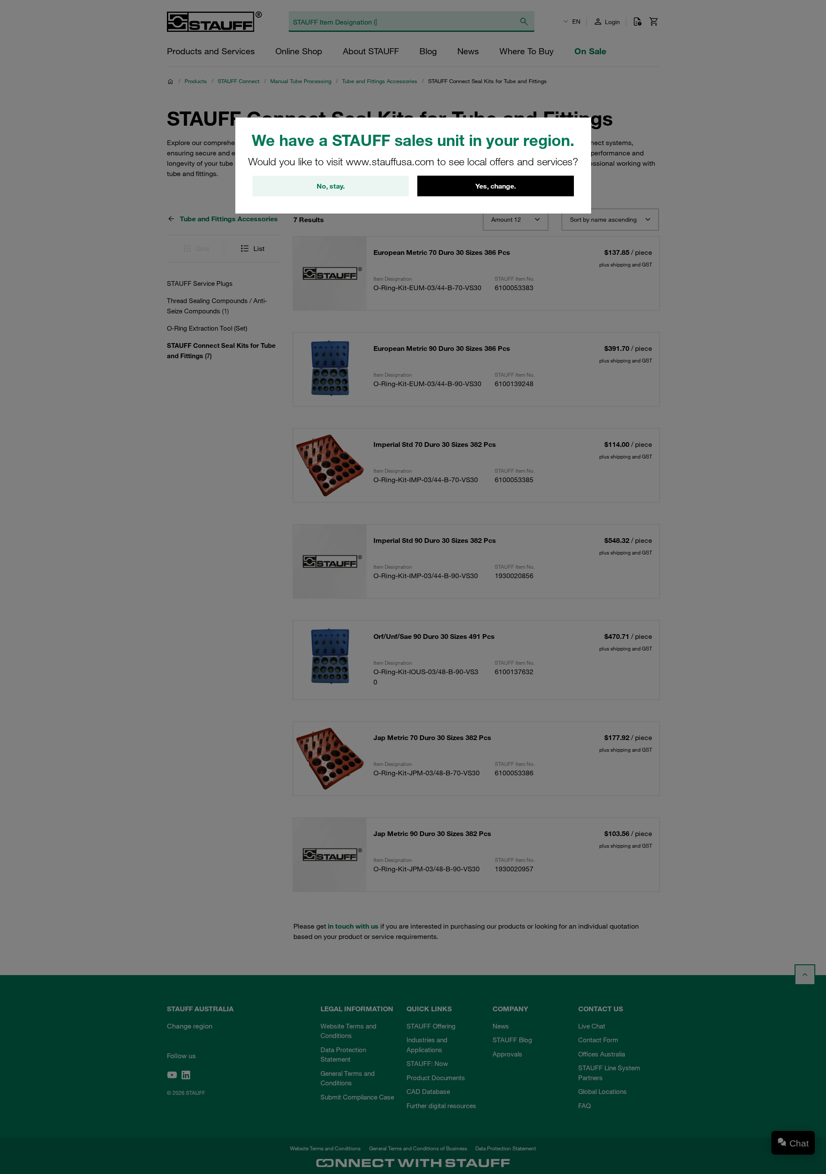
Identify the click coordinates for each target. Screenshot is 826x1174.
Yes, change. (495, 186)
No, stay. (331, 186)
